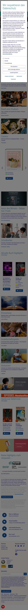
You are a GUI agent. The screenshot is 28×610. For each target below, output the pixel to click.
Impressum (13, 79)
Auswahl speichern (14, 72)
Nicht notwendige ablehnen (14, 69)
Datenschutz (19, 76)
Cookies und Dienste (9, 76)
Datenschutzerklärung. (7, 54)
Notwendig (7, 58)
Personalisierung (8, 63)
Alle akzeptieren (14, 66)
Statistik (6, 60)
